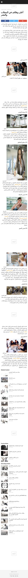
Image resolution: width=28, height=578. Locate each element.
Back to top (14, 571)
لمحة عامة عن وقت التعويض (14, 483)
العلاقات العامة (16, 358)
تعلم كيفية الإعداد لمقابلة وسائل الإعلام (16, 389)
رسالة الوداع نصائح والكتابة (14, 501)
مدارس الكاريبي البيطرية (14, 457)
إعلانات (25, 331)
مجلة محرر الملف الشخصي (14, 372)
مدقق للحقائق (18, 184)
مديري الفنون (24, 105)
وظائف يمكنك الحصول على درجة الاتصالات (17, 401)
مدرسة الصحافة (12, 378)
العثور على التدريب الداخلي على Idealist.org (17, 495)
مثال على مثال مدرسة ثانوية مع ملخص (16, 524)
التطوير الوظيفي (3, 9)
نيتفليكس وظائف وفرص (13, 477)
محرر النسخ (14, 132)
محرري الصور (9, 270)
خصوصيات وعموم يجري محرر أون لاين (16, 395)
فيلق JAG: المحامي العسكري (14, 465)
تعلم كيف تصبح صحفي (13, 419)
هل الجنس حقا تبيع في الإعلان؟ (15, 451)
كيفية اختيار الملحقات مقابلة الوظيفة (16, 445)
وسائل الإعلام (9, 9)
